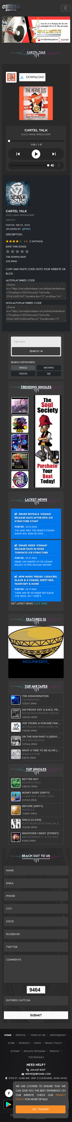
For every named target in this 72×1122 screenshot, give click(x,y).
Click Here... (41, 603)
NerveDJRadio (58, 1035)
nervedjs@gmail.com (38, 1074)
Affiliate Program (34, 1051)
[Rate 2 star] (12, 252)
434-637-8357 (37, 1070)
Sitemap (15, 1051)
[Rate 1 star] (8, 252)
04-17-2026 (31, 589)
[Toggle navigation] (65, 8)
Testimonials (36, 1057)
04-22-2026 (31, 526)
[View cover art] (11, 77)
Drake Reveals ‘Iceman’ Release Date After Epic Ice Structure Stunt (34, 517)
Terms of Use (38, 1035)
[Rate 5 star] (27, 252)
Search (35, 351)
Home (7, 1035)
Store (11, 1043)
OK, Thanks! (40, 1109)
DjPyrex (26, 229)
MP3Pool (21, 1035)
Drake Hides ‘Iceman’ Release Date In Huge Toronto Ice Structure (31, 549)
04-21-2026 (31, 558)
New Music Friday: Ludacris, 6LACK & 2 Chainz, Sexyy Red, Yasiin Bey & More (36, 580)
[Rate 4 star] (22, 252)
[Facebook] (9, 1093)
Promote (24, 1043)
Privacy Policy (53, 1043)
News (37, 1043)
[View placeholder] (18, 193)
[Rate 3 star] (17, 252)
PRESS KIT (55, 1051)
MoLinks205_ (36, 661)
